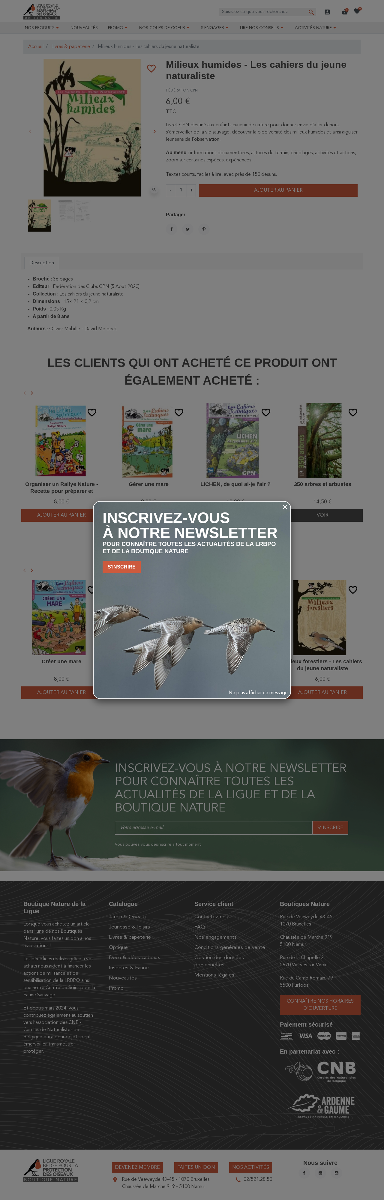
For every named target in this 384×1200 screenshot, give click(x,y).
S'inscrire (122, 566)
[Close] (285, 507)
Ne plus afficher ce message (258, 693)
